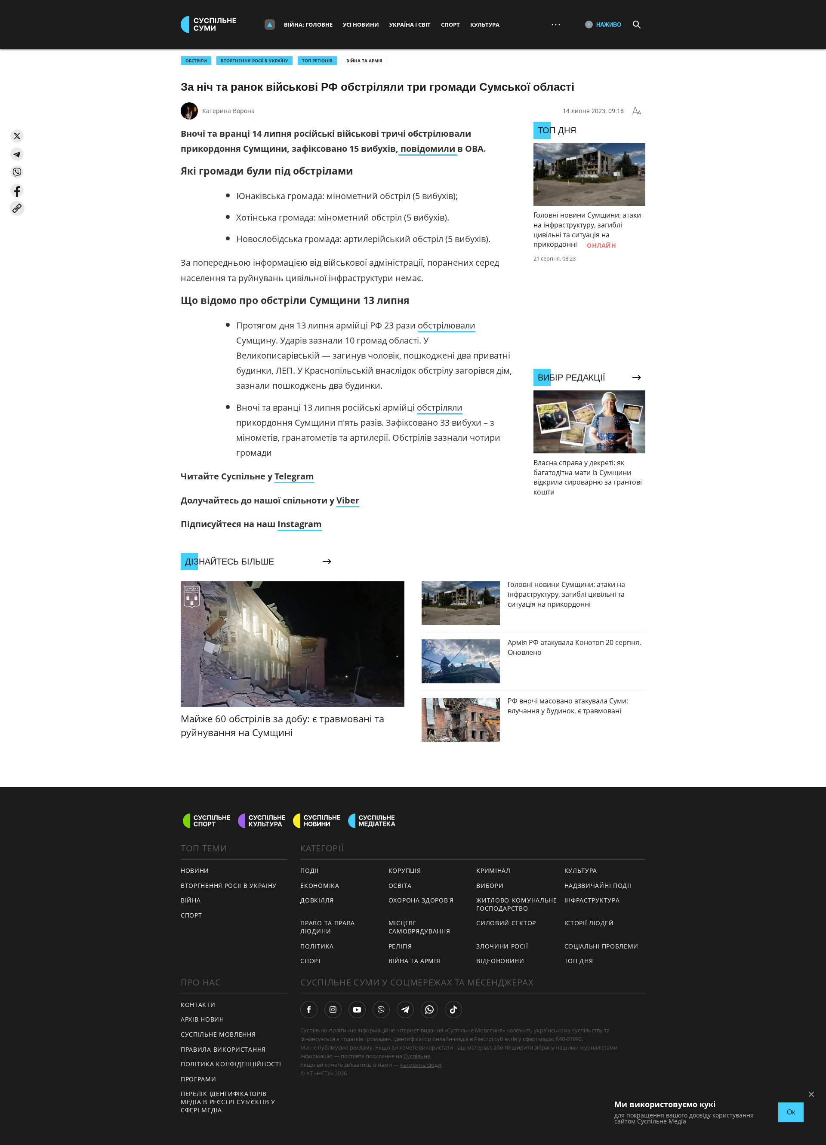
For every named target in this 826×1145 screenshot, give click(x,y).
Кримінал (493, 870)
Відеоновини (500, 961)
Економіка (319, 885)
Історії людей (589, 923)
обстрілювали (446, 325)
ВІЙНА (191, 900)
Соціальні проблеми (601, 946)
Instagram (299, 524)
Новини (195, 870)
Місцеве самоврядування (419, 927)
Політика (317, 946)
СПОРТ (191, 915)
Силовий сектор (506, 923)
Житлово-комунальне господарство (516, 904)
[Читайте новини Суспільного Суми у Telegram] (405, 1009)
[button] (17, 136)
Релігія (400, 946)
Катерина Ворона (228, 111)
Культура (484, 24)
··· (556, 24)
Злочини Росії (502, 946)
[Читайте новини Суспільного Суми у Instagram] (333, 1009)
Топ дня (578, 961)
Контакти (198, 1005)
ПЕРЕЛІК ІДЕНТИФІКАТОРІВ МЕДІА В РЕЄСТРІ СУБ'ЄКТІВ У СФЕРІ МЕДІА (228, 1102)
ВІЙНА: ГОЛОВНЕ (308, 24)
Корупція (404, 870)
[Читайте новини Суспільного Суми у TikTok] (453, 1009)
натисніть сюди (420, 1064)
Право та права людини (327, 927)
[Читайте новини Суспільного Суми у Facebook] (308, 1009)
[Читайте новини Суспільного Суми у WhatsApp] (429, 1009)
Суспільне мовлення (218, 1034)
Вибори (489, 885)
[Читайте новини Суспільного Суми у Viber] (381, 1009)
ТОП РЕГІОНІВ (317, 61)
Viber (347, 500)
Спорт (450, 24)
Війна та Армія (364, 61)
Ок (791, 1112)
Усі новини (361, 24)
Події (309, 870)
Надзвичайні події (598, 885)
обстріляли (439, 407)
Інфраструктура (592, 900)
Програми (198, 1079)
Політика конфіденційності (231, 1064)
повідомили (427, 148)
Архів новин (202, 1019)
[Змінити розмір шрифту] (636, 111)
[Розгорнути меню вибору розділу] (270, 24)
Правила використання (223, 1049)
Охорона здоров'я (421, 900)
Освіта (400, 885)
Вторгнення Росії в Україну (254, 61)
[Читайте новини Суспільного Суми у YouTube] (357, 1009)
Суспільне (417, 1056)
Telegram (294, 476)
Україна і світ (410, 24)
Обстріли (196, 61)
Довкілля (317, 900)
